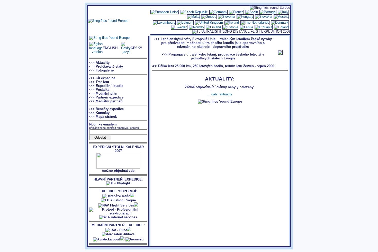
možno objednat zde (118, 171)
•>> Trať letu (99, 82)
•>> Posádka (99, 90)
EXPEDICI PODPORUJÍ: (118, 191)
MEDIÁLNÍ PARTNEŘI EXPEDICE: (118, 225)
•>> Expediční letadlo (106, 86)
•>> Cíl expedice (102, 78)
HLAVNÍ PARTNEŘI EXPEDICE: (118, 179)
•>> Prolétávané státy (106, 66)
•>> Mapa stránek (103, 117)
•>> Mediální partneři (106, 101)
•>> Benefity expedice (106, 109)
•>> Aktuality (99, 63)
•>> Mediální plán (103, 93)
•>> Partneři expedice (106, 97)
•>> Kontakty (99, 113)
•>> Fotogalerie (101, 70)
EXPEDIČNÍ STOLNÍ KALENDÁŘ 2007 (118, 149)
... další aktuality (219, 94)
